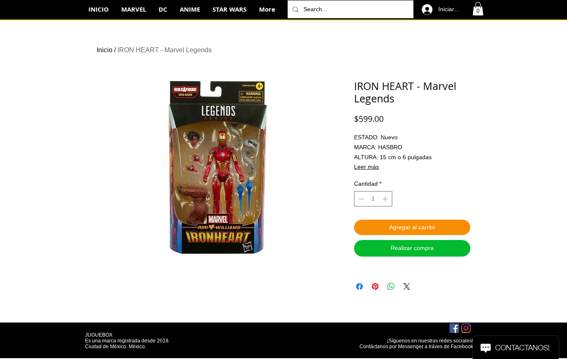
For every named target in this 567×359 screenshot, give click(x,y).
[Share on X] (407, 286)
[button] (478, 8)
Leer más (366, 166)
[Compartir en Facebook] (359, 286)
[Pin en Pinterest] (375, 286)
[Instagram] (466, 328)
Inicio (104, 49)
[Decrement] (360, 199)
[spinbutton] (373, 199)
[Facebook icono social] (454, 328)
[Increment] (386, 199)
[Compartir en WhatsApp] (391, 286)
